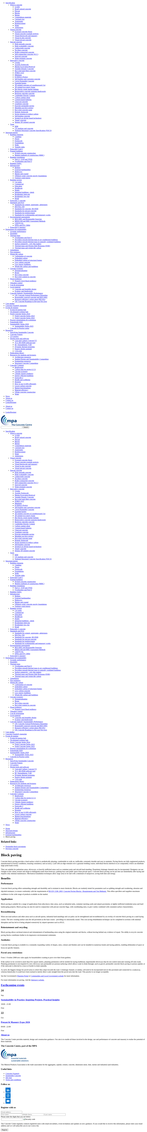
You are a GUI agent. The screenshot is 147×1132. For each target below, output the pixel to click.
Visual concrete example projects (26, 34)
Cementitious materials (23, 17)
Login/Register (11, 402)
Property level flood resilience (25, 281)
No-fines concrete (21, 50)
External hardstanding (23, 170)
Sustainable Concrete (13, 1076)
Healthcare (19, 188)
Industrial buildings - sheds (24, 192)
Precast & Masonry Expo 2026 (15, 1022)
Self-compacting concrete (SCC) (26, 54)
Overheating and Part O (23, 161)
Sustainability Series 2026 (19, 324)
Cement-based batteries (23, 100)
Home (8, 829)
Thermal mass (15, 236)
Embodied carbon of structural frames (28, 260)
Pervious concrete (12, 849)
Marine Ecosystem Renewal (25, 67)
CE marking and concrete (24, 128)
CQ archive (14, 336)
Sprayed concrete (21, 56)
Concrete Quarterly (12, 1074)
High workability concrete (24, 46)
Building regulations (17, 157)
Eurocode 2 (19, 378)
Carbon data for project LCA (25, 369)
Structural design (12, 133)
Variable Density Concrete (24, 69)
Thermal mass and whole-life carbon (28, 248)
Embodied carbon (21, 258)
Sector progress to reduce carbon (26, 114)
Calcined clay (20, 19)
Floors (17, 139)
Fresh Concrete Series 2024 (20, 314)
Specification (10, 3)
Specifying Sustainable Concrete (22, 332)
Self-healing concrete (22, 116)
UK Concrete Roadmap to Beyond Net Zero (31, 301)
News (8, 396)
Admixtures (19, 27)
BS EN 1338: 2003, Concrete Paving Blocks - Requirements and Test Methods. (77, 891)
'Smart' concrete (20, 120)
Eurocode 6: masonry (18, 227)
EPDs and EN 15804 (22, 225)
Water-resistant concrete (23, 58)
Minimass (18, 75)
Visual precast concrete (23, 40)
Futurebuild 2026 (16, 322)
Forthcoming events (12, 985)
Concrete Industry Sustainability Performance (26, 293)
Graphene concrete (21, 104)
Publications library (17, 353)
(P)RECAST (19, 73)
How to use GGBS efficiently (25, 384)
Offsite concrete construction (25, 392)
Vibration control (16, 283)
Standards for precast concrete (25, 211)
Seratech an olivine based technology (28, 118)
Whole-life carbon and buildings (26, 266)
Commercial (19, 184)
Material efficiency (21, 390)
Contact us (9, 400)
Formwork (18, 141)
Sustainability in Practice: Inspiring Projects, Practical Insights (30, 1000)
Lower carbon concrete (23, 386)
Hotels (17, 190)
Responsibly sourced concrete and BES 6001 (31, 297)
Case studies (10, 304)
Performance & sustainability (16, 229)
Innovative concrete (17, 60)
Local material (15, 287)
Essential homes (20, 83)
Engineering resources (23, 361)
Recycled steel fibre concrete (25, 71)
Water (17, 25)
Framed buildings (16, 151)
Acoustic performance (18, 231)
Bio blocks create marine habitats (27, 89)
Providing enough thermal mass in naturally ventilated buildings (38, 242)
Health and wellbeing (22, 380)
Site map (9, 1078)
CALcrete (18, 351)
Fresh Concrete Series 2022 (25, 318)
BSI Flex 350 (19, 207)
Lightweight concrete (22, 48)
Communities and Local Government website (47, 976)
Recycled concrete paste (23, 110)
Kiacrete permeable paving (24, 106)
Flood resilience (16, 279)
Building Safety (16, 163)
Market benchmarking (23, 388)
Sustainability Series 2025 (24, 326)
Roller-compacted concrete (24, 52)
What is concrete (16, 5)
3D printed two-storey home (25, 87)
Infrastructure (15, 166)
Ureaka (17, 63)
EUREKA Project (21, 77)
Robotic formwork (21, 112)
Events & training (12, 308)
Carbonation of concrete (23, 256)
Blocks (17, 13)
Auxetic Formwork (22, 65)
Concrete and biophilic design (25, 289)
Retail (17, 198)
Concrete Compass (17, 365)
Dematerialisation (21, 271)
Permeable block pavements (16, 847)
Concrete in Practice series (19, 328)
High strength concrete (23, 44)
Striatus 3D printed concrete (25, 122)
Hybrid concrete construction (25, 153)
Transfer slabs (20, 147)
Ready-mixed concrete (23, 9)
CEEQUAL (19, 223)
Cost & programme (17, 285)
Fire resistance (15, 252)
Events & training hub (18, 310)
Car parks (18, 182)
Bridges (17, 168)
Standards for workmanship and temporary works (33, 215)
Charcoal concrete (21, 102)
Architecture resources (23, 357)
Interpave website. (37, 980)
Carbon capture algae (22, 98)
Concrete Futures (16, 334)
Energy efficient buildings (24, 376)
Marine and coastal (21, 174)
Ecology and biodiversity (24, 291)
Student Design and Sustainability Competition (32, 359)
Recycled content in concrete (25, 277)
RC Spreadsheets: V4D (23, 345)
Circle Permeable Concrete (24, 81)
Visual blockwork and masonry (26, 36)
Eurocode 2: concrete (17, 201)
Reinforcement (20, 23)
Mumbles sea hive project (24, 108)
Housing (18, 382)
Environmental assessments (20, 217)
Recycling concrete (22, 275)
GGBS (17, 7)
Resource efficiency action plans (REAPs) (30, 299)
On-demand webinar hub (19, 312)
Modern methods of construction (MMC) (29, 155)
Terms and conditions (13, 1080)
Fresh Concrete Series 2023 (25, 316)
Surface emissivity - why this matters (28, 244)
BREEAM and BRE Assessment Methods (30, 221)
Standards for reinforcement (25, 213)
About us (9, 398)
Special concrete (16, 42)
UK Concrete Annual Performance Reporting (31, 295)
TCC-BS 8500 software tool (25, 343)
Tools (12, 124)
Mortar (17, 15)
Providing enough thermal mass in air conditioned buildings (36, 240)
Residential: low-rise (22, 196)
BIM (16, 126)
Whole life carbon (16, 254)
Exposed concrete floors (23, 32)
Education (18, 186)
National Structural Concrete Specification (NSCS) (33, 130)
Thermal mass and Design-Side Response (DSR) (32, 246)
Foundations (19, 143)
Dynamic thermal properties (25, 347)
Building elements (16, 135)
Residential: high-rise (22, 194)
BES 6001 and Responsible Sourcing (28, 219)
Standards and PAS (17, 203)
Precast (17, 11)
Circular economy (16, 268)
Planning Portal (22, 976)
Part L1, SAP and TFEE (23, 159)
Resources (9, 330)
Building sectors (16, 180)
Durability (13, 233)
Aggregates (19, 21)
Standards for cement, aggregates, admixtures (31, 205)
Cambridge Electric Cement (25, 95)
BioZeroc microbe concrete (24, 93)
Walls (17, 145)
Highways (18, 172)
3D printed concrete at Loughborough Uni (30, 85)
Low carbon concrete (22, 262)
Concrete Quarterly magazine (16, 306)
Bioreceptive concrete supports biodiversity (30, 91)
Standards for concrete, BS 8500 (26, 209)
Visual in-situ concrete (23, 38)
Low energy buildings (23, 264)
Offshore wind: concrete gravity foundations (31, 176)
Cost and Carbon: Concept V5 (26, 341)
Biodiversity (19, 367)
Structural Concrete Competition (26, 363)
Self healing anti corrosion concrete (27, 79)
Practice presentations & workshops (23, 320)
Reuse (17, 273)
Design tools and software (19, 339)
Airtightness (14, 250)
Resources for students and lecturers (23, 355)
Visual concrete (15, 30)
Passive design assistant (23, 349)
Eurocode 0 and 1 (16, 149)
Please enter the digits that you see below (16, 1117)
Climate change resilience (24, 374)
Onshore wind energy (22, 178)
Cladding (18, 137)
